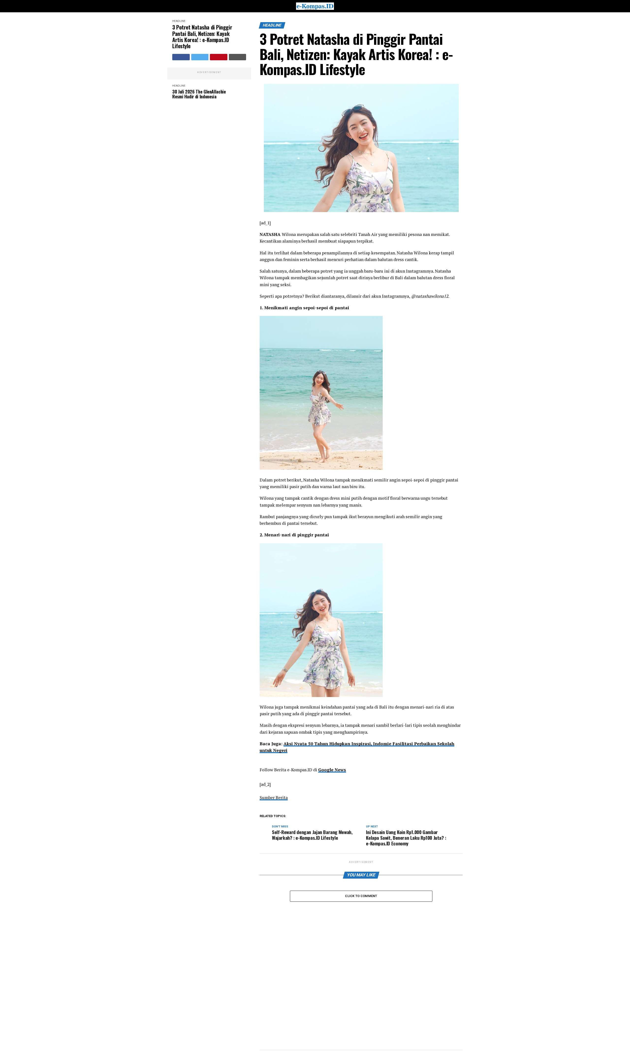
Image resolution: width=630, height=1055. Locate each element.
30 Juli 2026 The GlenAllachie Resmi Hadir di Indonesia (199, 94)
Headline (178, 21)
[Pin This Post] (218, 57)
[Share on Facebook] (181, 57)
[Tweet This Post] (200, 57)
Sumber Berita (274, 797)
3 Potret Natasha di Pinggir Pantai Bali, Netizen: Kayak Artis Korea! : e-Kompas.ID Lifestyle (202, 36)
